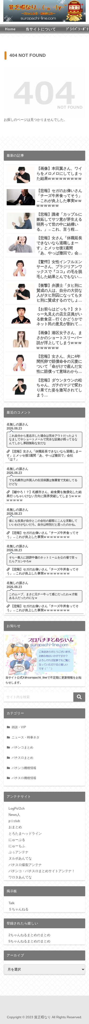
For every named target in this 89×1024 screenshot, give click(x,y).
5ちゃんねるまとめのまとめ (29, 941)
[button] (79, 697)
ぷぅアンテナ (18, 852)
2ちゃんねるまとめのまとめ (29, 935)
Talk (11, 903)
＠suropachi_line (35, 677)
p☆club (14, 821)
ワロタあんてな (20, 877)
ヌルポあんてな (20, 858)
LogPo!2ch (17, 808)
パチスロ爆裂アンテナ (25, 865)
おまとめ (15, 827)
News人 (14, 815)
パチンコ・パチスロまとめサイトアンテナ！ (42, 871)
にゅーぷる (17, 840)
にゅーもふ (17, 846)
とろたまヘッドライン (25, 833)
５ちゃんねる (18, 909)
